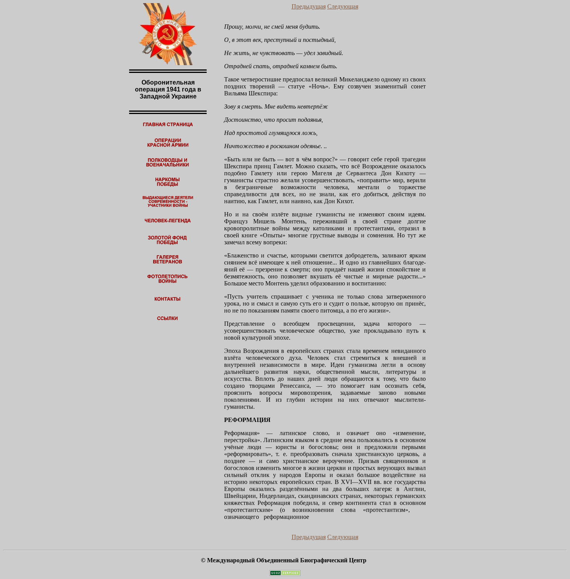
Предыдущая (309, 6)
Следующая (342, 6)
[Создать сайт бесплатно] (285, 573)
